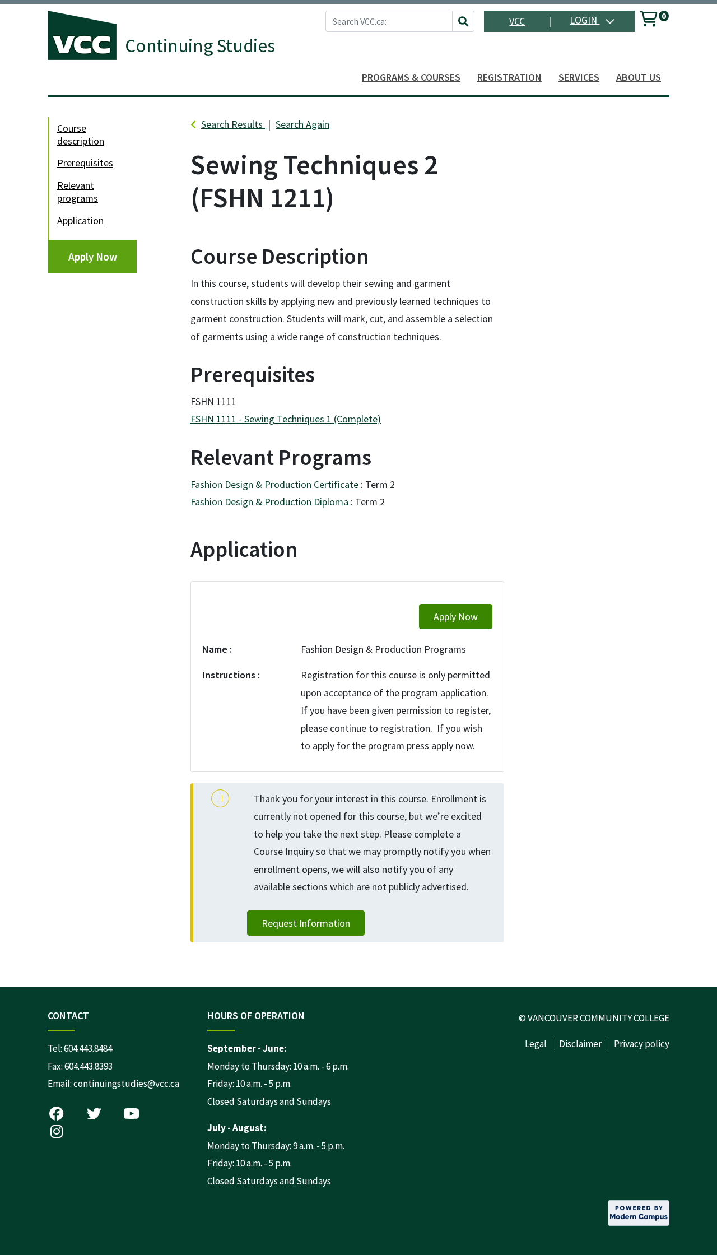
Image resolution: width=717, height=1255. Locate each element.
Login (584, 19)
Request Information (306, 923)
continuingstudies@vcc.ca (126, 1083)
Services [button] (578, 77)
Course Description (80, 134)
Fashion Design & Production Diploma (270, 501)
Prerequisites (85, 162)
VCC (517, 21)
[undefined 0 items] (649, 21)
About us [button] (638, 77)
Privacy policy (641, 1044)
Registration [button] (509, 77)
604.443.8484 (88, 1048)
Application (80, 220)
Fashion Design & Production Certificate (275, 484)
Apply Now (92, 256)
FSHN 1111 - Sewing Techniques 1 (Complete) (285, 418)
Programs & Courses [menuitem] (411, 77)
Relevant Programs (77, 191)
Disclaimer (580, 1044)
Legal (536, 1044)
